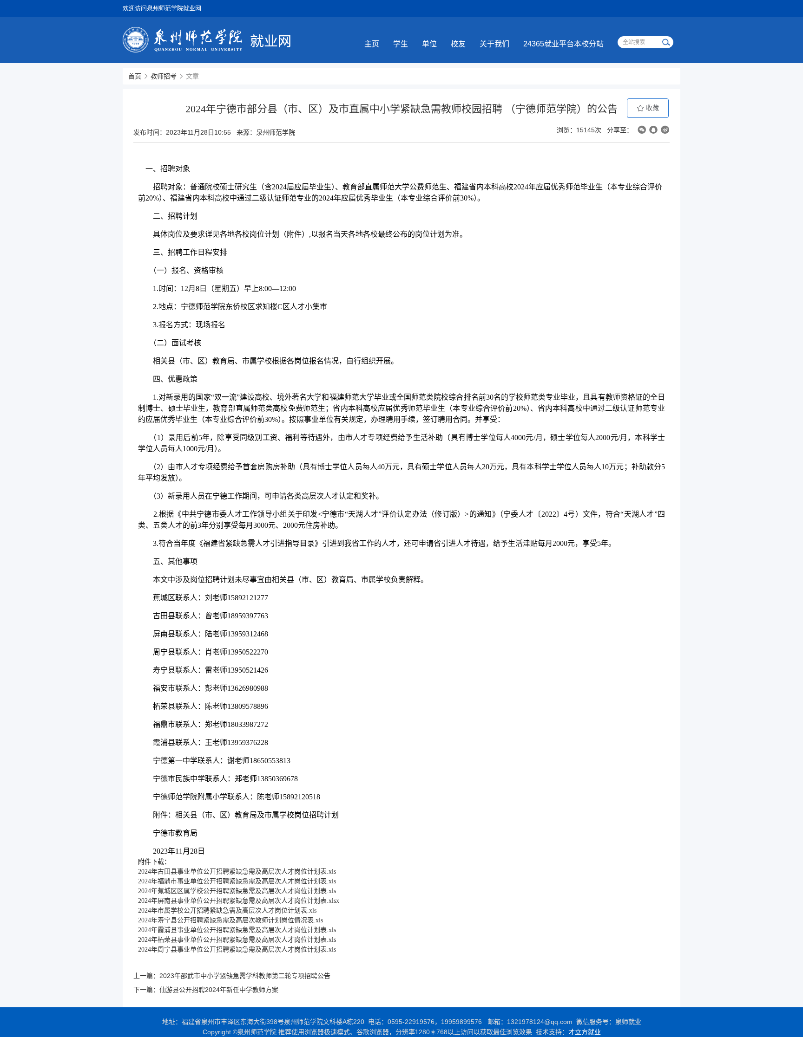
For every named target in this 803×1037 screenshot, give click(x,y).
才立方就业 (584, 1032)
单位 (429, 44)
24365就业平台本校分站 (563, 44)
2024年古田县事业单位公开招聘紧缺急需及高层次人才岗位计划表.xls (237, 871)
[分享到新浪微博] (665, 130)
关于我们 (494, 44)
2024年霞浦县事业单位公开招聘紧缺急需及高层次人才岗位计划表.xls (237, 930)
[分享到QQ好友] (653, 130)
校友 (458, 44)
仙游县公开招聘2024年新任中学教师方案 (218, 989)
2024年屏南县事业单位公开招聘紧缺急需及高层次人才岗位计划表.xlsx (238, 900)
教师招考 (164, 76)
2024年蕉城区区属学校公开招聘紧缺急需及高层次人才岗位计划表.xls (237, 891)
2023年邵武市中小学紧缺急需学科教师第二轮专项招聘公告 (244, 975)
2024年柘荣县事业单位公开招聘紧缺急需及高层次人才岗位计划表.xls (237, 939)
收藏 (651, 107)
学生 (400, 44)
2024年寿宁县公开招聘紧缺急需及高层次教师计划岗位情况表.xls (230, 920)
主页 (371, 44)
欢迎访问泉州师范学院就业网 (162, 8)
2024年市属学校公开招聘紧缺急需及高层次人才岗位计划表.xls (227, 910)
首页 (134, 76)
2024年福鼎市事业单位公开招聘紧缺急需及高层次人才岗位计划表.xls (237, 881)
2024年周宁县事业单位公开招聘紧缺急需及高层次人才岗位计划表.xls (237, 949)
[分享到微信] (641, 130)
